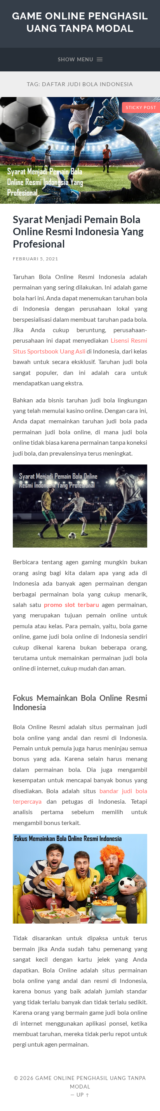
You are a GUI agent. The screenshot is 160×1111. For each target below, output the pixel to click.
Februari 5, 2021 (35, 259)
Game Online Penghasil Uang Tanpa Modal (80, 22)
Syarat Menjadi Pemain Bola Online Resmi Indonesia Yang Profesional (78, 231)
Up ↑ (83, 1095)
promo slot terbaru (71, 604)
